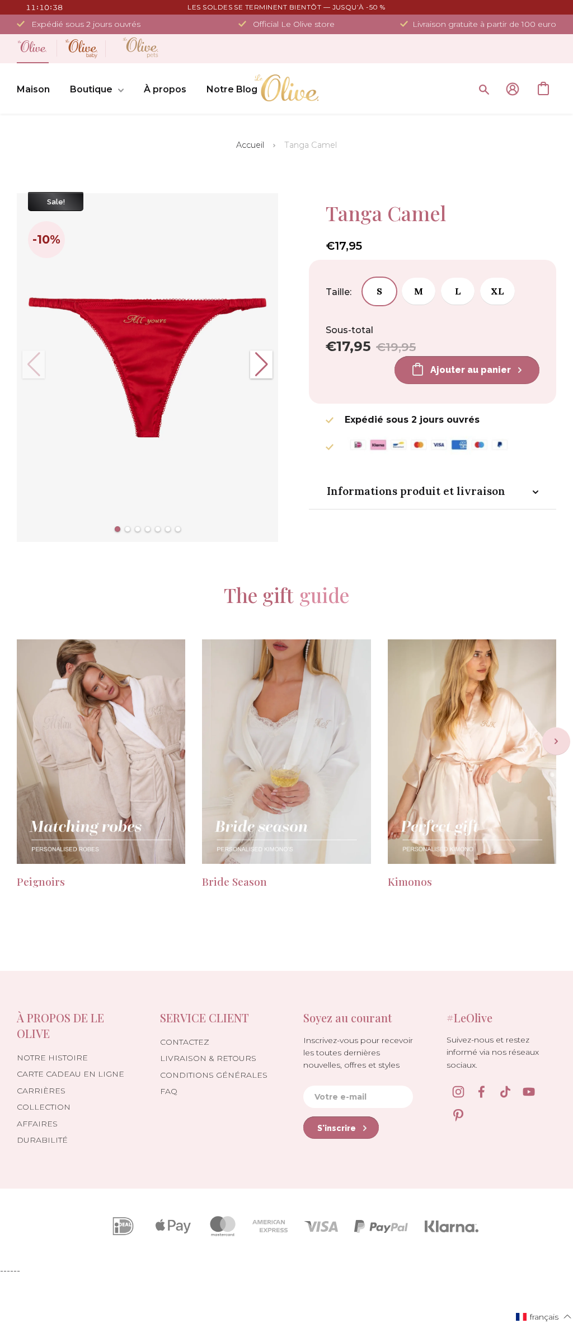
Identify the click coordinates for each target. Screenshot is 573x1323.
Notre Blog (231, 89)
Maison (33, 89)
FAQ (168, 1091)
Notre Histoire (52, 1058)
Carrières (41, 1091)
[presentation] (556, 741)
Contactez (184, 1042)
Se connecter (512, 89)
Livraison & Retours (208, 1058)
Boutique (91, 89)
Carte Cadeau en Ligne (70, 1074)
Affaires (37, 1124)
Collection (44, 1107)
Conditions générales (213, 1075)
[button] (117, 529)
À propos (165, 89)
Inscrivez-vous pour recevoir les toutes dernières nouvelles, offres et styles (358, 1052)
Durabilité (42, 1140)
